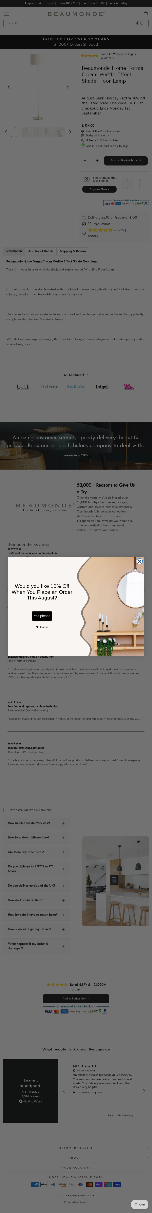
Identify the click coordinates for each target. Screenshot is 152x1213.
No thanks (42, 627)
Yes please (42, 616)
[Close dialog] (139, 561)
